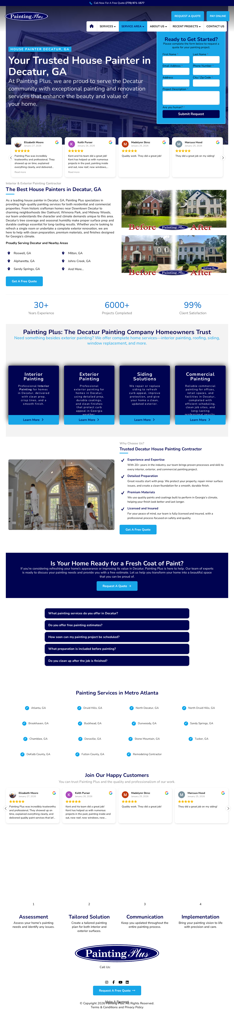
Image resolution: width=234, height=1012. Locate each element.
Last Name (200, 54)
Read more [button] (20, 172)
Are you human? (173, 107)
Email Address (172, 66)
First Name (170, 54)
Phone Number (203, 66)
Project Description (175, 89)
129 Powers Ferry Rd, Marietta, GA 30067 (117, 973)
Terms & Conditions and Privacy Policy (117, 1007)
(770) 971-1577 (122, 967)
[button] (222, 157)
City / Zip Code (203, 77)
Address (168, 77)
